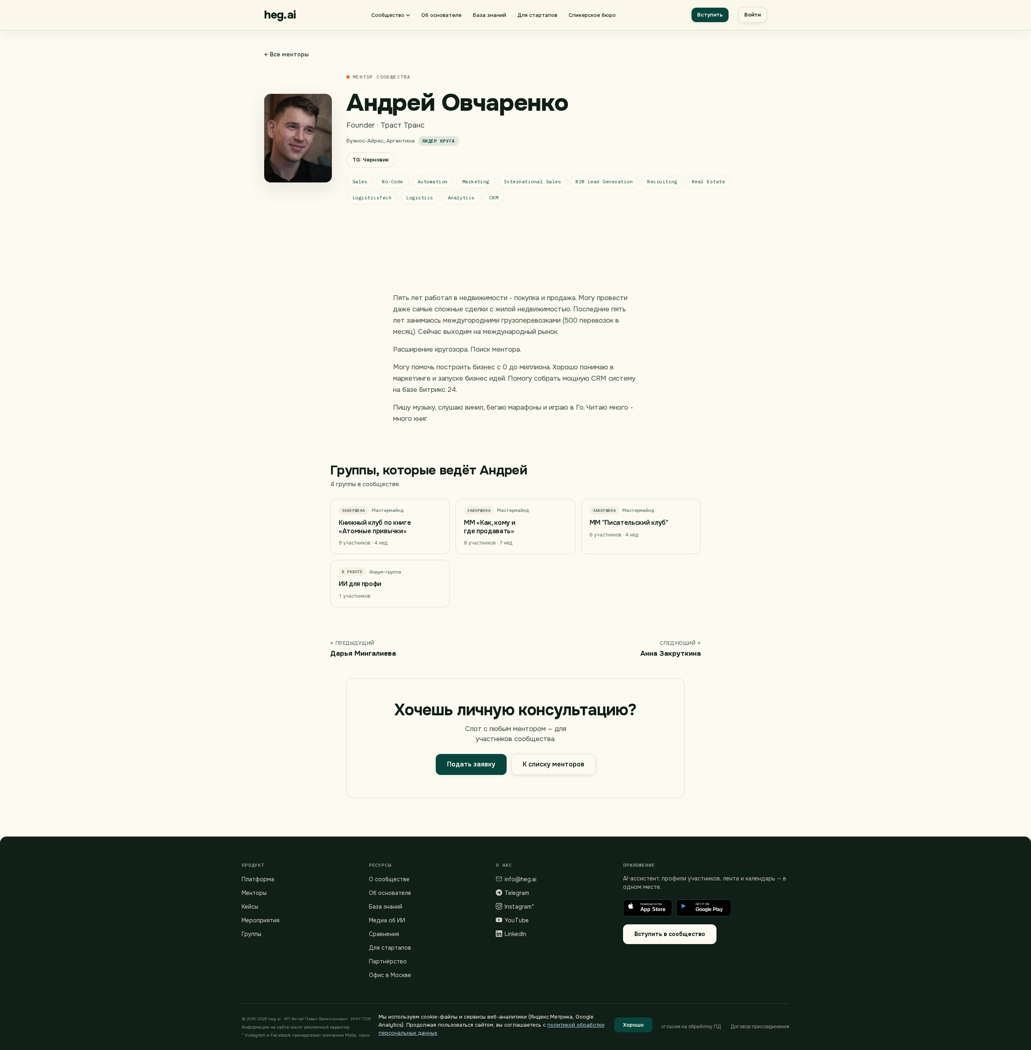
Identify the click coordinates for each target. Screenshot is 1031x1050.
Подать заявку (471, 764)
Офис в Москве (390, 975)
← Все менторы (286, 54)
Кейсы (250, 906)
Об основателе (441, 15)
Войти (752, 14)
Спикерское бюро (592, 15)
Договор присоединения (760, 1026)
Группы (251, 934)
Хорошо (633, 1024)
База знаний (489, 15)
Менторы (254, 893)
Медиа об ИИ (387, 920)
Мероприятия (260, 920)
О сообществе (389, 879)
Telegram (517, 893)
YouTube (517, 920)
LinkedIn (515, 934)
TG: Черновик (370, 159)
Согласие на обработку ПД (689, 1026)
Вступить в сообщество (669, 934)
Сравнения (384, 934)
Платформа (258, 879)
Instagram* (519, 906)
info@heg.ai (520, 879)
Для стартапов (537, 15)
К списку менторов (553, 764)
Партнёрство (388, 961)
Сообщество (387, 15)
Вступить (710, 14)
